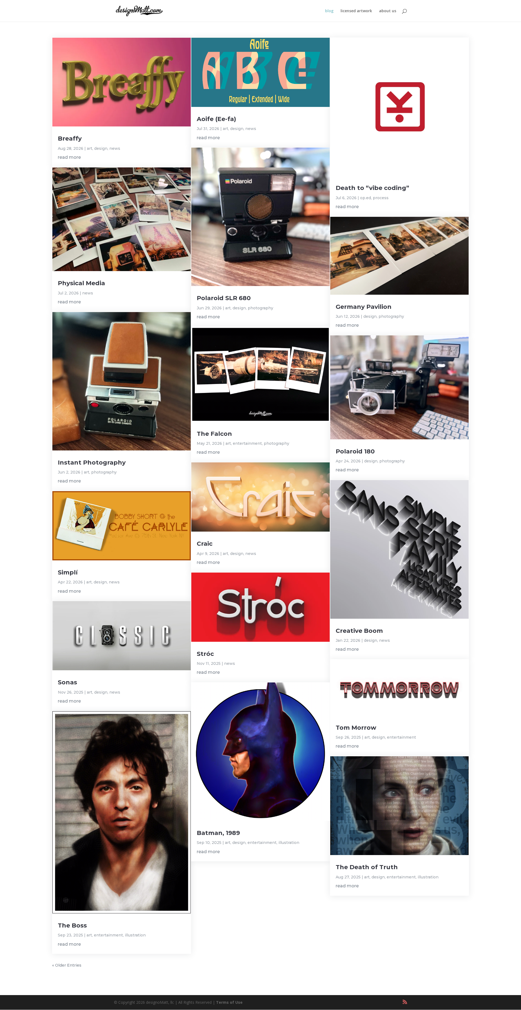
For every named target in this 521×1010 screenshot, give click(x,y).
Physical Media (81, 283)
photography (104, 472)
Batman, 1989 (218, 833)
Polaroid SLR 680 (224, 298)
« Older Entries (66, 965)
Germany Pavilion (364, 306)
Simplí (68, 572)
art (89, 148)
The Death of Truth (367, 867)
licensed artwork (356, 11)
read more (69, 157)
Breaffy (70, 138)
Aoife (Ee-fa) (216, 119)
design (100, 148)
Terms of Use (229, 1002)
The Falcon (214, 433)
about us (387, 11)
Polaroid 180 (355, 451)
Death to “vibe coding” (372, 188)
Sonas (67, 682)
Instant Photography (92, 462)
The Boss (72, 925)
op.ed (365, 197)
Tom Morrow (356, 727)
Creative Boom (359, 630)
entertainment (108, 935)
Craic (204, 543)
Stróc (205, 654)
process (381, 197)
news (114, 148)
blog (329, 11)
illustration (135, 935)
